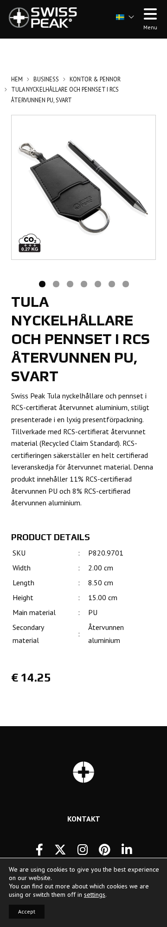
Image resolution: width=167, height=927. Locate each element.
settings (94, 894)
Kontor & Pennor (95, 79)
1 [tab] (41, 283)
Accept (26, 911)
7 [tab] (125, 283)
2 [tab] (55, 283)
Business (46, 79)
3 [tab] (69, 283)
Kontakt (83, 818)
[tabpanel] (83, 187)
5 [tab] (97, 283)
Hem (17, 79)
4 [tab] (83, 283)
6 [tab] (111, 283)
